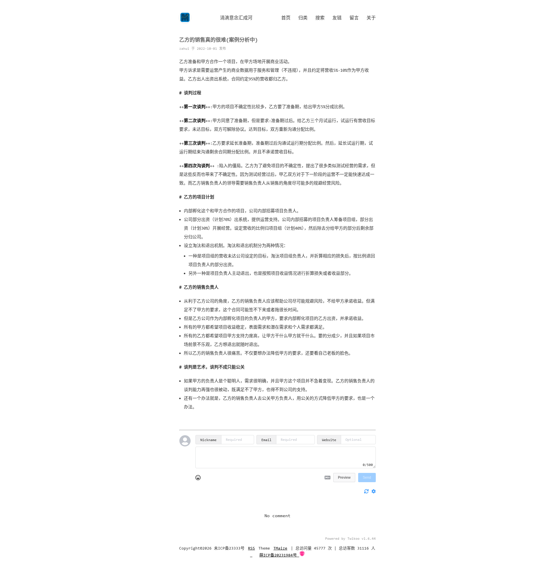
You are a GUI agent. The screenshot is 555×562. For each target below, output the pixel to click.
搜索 (320, 18)
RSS (251, 548)
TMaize (280, 548)
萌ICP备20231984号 (279, 555)
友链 (337, 18)
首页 (286, 18)
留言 (354, 18)
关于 (371, 18)
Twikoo (353, 539)
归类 (303, 18)
